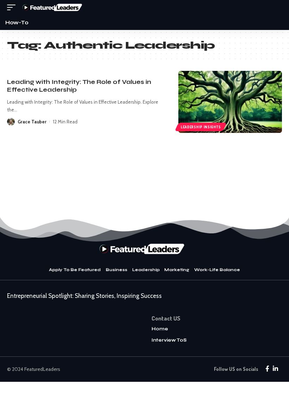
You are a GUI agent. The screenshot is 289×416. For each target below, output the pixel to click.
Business (116, 269)
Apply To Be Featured (75, 269)
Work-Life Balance (217, 269)
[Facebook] (267, 369)
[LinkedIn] (275, 369)
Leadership (146, 269)
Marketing (176, 269)
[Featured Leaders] (54, 7)
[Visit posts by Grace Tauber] (11, 122)
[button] (13, 7)
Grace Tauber (32, 121)
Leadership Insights (201, 127)
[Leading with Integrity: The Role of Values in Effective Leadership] (230, 102)
